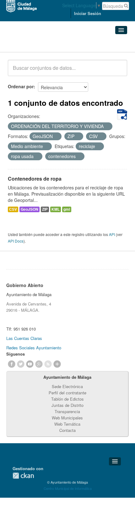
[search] (118, 71)
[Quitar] (107, 126)
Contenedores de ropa (35, 178)
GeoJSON (29, 209)
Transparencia (67, 411)
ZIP (45, 209)
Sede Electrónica (67, 386)
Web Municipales (67, 418)
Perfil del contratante (67, 393)
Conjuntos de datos (35, 44)
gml (66, 209)
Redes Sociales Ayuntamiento (33, 348)
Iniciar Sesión (87, 13)
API (112, 234)
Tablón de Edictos (67, 399)
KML (55, 209)
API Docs (16, 241)
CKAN (23, 475)
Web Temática (67, 424)
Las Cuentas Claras (24, 338)
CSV (13, 209)
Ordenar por (21, 86)
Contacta (67, 430)
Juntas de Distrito (67, 405)
